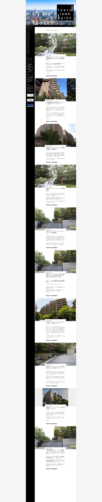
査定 (27, 77)
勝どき (28, 39)
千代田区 (28, 69)
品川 (27, 41)
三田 (27, 64)
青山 (31, 80)
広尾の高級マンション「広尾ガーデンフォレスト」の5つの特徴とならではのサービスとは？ (55, 451)
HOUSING (47, 55)
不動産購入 (29, 66)
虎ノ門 (28, 50)
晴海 (27, 45)
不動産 (30, 64)
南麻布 (28, 40)
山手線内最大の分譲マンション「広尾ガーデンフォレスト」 (55, 102)
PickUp (28, 58)
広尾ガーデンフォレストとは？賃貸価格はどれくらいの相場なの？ (55, 58)
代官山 (30, 67)
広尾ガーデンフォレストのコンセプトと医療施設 (55, 231)
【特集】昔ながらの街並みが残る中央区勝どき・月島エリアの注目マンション (30, 88)
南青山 (31, 69)
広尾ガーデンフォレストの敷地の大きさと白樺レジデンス (55, 367)
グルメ (31, 58)
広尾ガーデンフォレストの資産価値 (55, 189)
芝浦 (27, 49)
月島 (27, 46)
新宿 (27, 43)
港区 (32, 77)
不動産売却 (28, 65)
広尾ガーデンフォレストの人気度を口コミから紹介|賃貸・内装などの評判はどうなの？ (55, 275)
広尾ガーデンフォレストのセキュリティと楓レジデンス (55, 322)
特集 (28, 78)
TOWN (49, 55)
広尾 (50, 121)
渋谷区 (29, 77)
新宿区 (30, 76)
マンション (48, 121)
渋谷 (27, 47)
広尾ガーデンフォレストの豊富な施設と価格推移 (55, 148)
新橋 (27, 44)
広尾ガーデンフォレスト (54, 121)
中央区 (32, 66)
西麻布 (28, 51)
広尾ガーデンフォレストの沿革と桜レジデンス (55, 407)
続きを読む (48, 118)
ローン (28, 60)
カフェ (30, 58)
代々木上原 (28, 67)
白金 (27, 48)
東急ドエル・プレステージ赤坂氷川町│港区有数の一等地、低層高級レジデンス (30, 91)
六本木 (28, 38)
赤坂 (27, 52)
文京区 (28, 76)
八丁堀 (32, 67)
